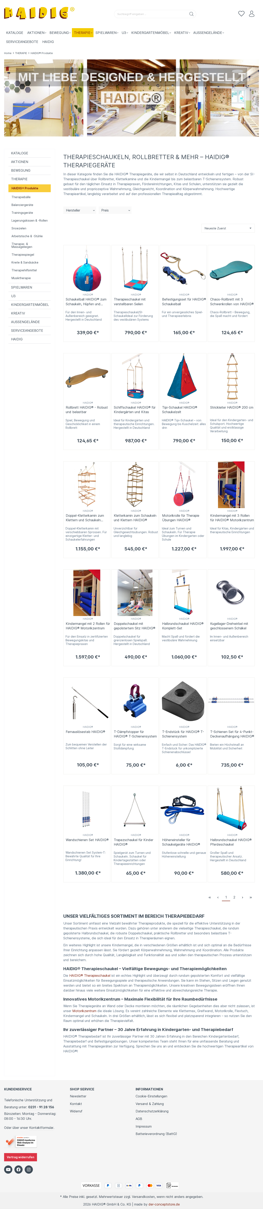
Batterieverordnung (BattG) (156, 1134)
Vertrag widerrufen (20, 1157)
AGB (139, 1119)
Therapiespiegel (23, 254)
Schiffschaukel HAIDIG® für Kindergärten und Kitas (135, 409)
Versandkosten (143, 1197)
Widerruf (76, 1111)
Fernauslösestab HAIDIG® (85, 732)
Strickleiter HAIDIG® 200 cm (231, 407)
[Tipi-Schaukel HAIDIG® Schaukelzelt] (183, 376)
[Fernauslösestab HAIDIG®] (86, 701)
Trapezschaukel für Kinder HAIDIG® (133, 842)
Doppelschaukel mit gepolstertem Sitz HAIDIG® (134, 626)
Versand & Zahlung (150, 1104)
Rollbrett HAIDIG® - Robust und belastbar (87, 409)
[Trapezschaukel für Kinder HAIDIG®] (135, 809)
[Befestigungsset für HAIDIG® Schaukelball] (183, 268)
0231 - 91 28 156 (41, 1107)
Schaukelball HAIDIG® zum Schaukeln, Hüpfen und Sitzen (86, 301)
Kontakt (76, 1104)
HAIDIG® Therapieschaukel (89, 975)
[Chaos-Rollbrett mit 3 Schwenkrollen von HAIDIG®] (231, 268)
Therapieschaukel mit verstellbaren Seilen (130, 301)
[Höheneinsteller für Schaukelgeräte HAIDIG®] (183, 809)
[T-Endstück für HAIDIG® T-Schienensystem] (183, 701)
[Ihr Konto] (252, 14)
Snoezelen (19, 228)
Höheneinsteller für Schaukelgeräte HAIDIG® (181, 842)
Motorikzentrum (84, 1011)
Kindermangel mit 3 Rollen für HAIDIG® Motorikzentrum (232, 517)
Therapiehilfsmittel (24, 270)
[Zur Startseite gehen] (40, 14)
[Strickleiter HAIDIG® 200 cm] (231, 376)
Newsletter (78, 1096)
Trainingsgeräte (22, 212)
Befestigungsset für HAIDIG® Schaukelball (184, 301)
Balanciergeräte (22, 205)
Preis (105, 210)
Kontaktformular (41, 1128)
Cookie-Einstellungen (151, 1096)
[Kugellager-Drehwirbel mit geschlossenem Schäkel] (231, 593)
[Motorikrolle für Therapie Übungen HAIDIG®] (183, 484)
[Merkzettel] (241, 14)
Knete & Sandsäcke (25, 262)
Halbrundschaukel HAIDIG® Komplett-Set (183, 626)
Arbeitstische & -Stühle (27, 236)
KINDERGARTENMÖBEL (30, 305)
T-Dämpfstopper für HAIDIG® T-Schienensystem (135, 734)
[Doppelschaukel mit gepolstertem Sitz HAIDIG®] (135, 593)
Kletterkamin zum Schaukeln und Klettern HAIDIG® (135, 517)
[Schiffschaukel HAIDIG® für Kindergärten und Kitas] (135, 376)
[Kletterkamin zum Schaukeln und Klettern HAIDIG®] (135, 484)
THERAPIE (19, 179)
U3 (13, 296)
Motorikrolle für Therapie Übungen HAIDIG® (180, 517)
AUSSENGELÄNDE (25, 322)
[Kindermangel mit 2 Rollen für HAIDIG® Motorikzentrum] (86, 593)
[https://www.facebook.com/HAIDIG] (18, 1169)
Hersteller (73, 210)
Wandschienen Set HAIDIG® (87, 840)
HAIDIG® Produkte (25, 188)
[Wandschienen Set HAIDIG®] (86, 809)
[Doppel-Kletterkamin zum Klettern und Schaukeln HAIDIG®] (86, 484)
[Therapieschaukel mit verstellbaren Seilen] (135, 268)
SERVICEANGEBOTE (27, 330)
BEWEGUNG (20, 170)
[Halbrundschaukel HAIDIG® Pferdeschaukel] (231, 809)
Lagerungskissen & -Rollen (30, 220)
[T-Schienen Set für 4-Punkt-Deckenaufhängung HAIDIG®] (231, 701)
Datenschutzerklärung (152, 1111)
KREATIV (18, 313)
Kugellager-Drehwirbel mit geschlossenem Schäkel (229, 626)
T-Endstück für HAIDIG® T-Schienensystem (183, 734)
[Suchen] (191, 14)
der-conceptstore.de (164, 1204)
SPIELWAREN (21, 287)
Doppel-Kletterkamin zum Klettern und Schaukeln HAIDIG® (85, 517)
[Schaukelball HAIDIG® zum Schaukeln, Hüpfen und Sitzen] (86, 268)
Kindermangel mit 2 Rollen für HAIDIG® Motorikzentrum (88, 626)
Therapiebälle (21, 197)
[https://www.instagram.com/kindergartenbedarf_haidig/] (29, 1169)
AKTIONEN (19, 162)
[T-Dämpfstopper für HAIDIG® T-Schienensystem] (135, 701)
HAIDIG (17, 339)
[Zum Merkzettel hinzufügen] (106, 249)
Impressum (144, 1126)
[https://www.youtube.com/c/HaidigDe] (8, 1169)
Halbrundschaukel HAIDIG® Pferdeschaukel (231, 842)
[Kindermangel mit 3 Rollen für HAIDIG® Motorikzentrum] (231, 484)
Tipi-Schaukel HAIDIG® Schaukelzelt (179, 409)
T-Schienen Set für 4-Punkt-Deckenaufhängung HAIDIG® (232, 734)
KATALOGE (19, 153)
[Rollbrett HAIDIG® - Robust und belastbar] (86, 376)
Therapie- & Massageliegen (22, 245)
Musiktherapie (21, 278)
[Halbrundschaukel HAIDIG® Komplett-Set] (183, 593)
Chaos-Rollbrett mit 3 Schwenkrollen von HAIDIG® (232, 301)
